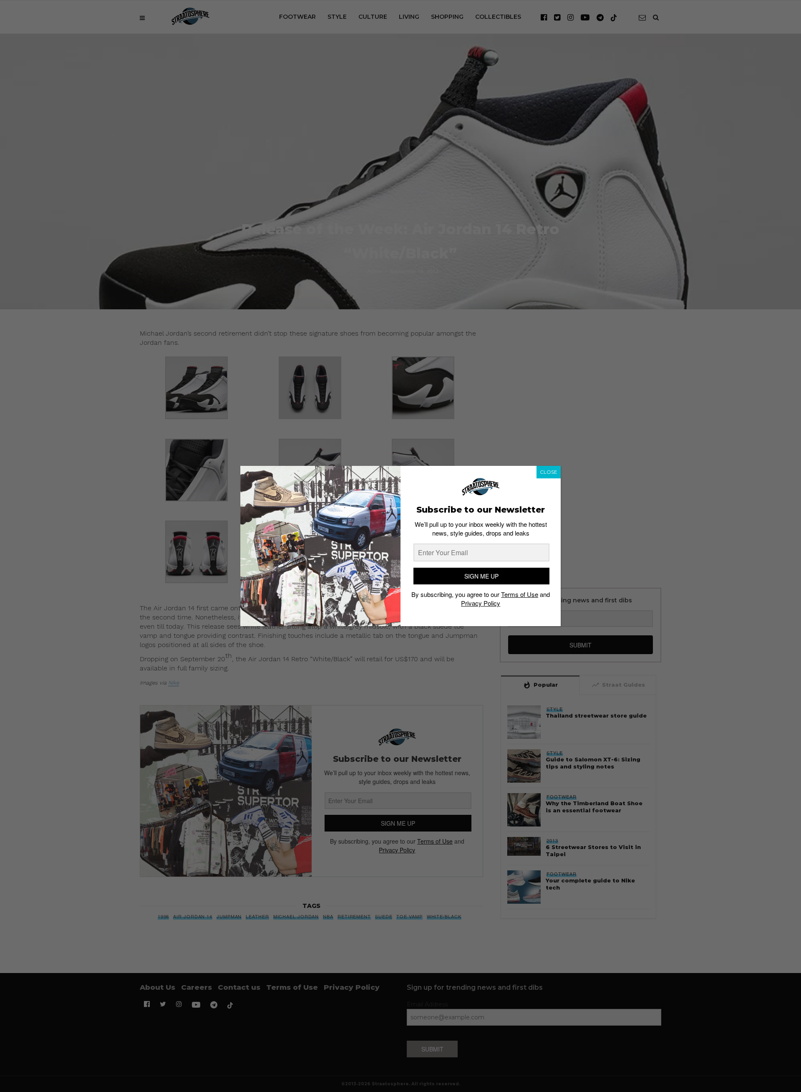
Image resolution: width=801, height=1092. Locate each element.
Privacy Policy (480, 603)
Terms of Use (519, 594)
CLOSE (548, 472)
